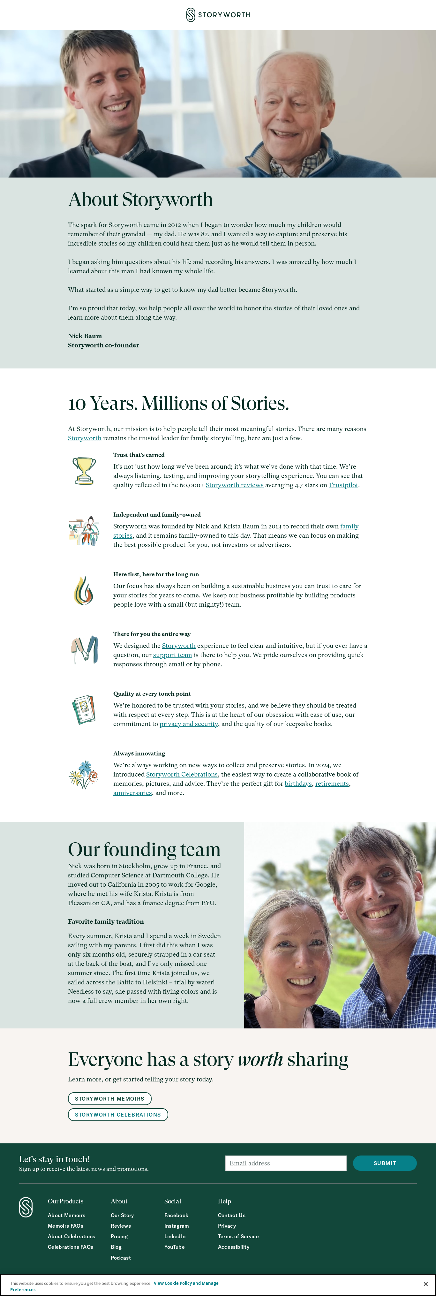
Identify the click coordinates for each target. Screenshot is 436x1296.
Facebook (176, 1215)
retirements (332, 783)
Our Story (122, 1215)
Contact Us (231, 1215)
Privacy (227, 1226)
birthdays (298, 783)
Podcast (121, 1258)
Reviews (121, 1226)
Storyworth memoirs (110, 1098)
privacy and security (189, 724)
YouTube (174, 1247)
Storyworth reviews (235, 485)
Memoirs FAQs (65, 1226)
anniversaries (132, 793)
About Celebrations (71, 1236)
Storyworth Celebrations (182, 774)
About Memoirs (66, 1215)
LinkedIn (175, 1236)
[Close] (426, 1284)
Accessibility (233, 1247)
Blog (116, 1247)
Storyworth (84, 438)
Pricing (119, 1236)
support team (172, 655)
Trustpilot (343, 485)
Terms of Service (238, 1236)
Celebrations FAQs (70, 1247)
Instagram (176, 1226)
